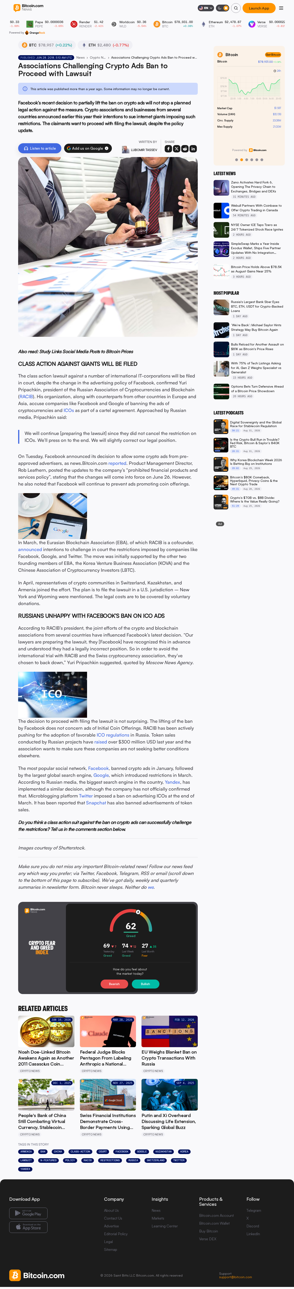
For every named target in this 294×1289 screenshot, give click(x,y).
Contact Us (113, 1218)
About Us (111, 1210)
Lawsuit (26, 1160)
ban (42, 1151)
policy (70, 1160)
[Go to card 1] (236, 159)
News (80, 57)
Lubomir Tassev (144, 149)
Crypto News (98, 57)
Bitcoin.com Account (216, 1215)
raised (100, 742)
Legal (108, 1241)
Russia (133, 1160)
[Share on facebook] (168, 148)
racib (88, 1160)
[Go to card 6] (261, 159)
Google (101, 775)
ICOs (69, 410)
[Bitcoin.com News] (28, 8)
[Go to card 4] (251, 159)
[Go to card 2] (241, 159)
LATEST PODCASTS (228, 413)
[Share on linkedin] (193, 148)
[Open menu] (281, 8)
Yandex (172, 782)
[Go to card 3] (246, 159)
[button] (106, 148)
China (58, 1151)
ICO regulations (113, 735)
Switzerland (155, 1160)
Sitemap (110, 1249)
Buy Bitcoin (208, 1231)
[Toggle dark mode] (222, 8)
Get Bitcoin (235, 54)
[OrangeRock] (35, 32)
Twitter (86, 796)
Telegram (253, 1210)
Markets (158, 1218)
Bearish (114, 984)
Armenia (26, 1151)
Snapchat (96, 803)
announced (30, 549)
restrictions (110, 1160)
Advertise (111, 1226)
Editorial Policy (116, 1234)
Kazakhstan (163, 1151)
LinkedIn (253, 1234)
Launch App (259, 8)
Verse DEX (207, 1239)
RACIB (26, 396)
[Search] (236, 8)
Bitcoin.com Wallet (214, 1223)
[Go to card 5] (256, 159)
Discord (252, 1226)
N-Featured (48, 1160)
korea (184, 1151)
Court (103, 1151)
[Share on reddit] (185, 148)
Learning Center (165, 1226)
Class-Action (80, 1151)
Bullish (145, 984)
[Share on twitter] (176, 148)
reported (117, 463)
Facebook (98, 768)
